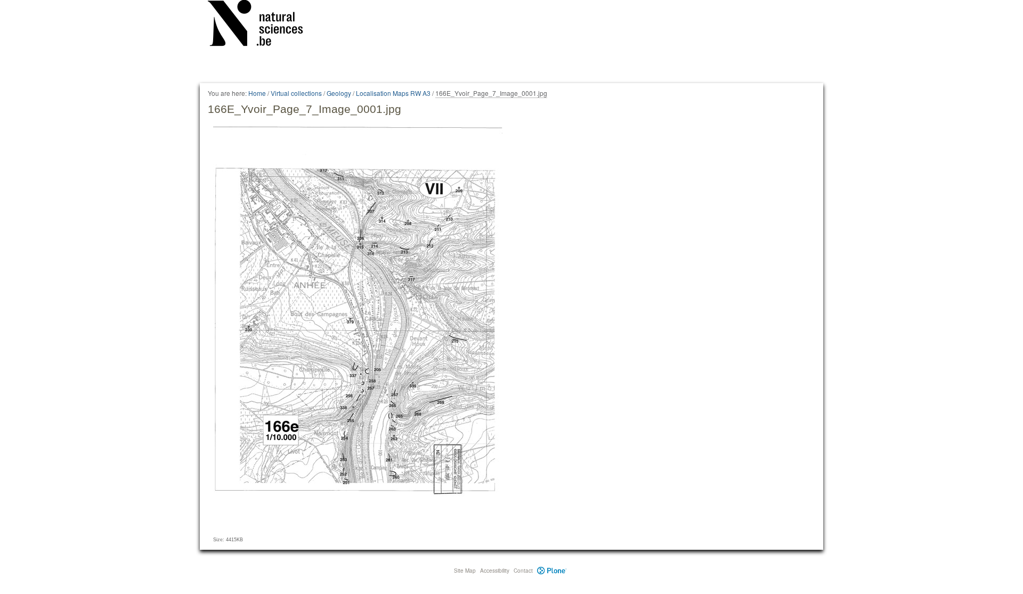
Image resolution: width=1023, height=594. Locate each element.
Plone (552, 570)
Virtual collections (296, 92)
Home (257, 92)
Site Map (465, 570)
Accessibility (494, 570)
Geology (339, 92)
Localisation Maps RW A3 (393, 92)
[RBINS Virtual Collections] (262, 25)
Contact (523, 570)
